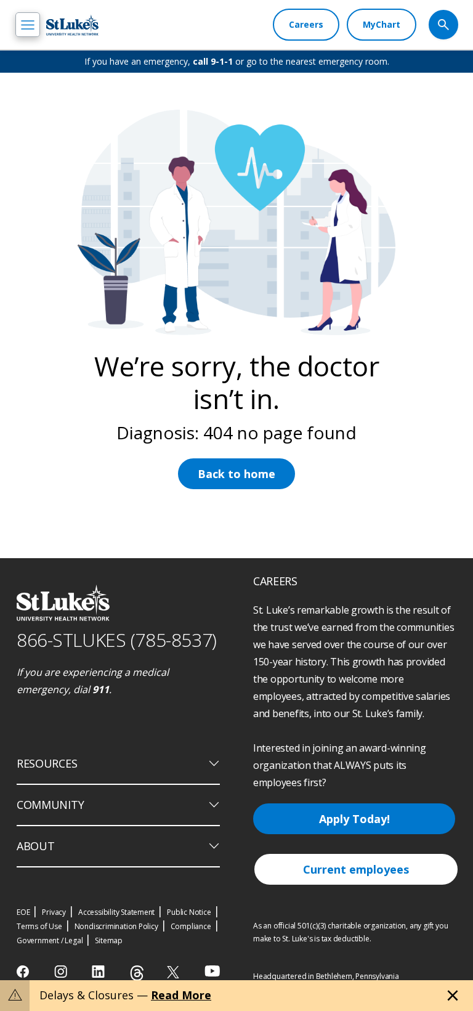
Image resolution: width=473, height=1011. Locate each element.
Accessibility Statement (116, 912)
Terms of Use (39, 926)
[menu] (27, 24)
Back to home (236, 473)
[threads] (137, 973)
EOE (23, 912)
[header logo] (72, 25)
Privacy (54, 912)
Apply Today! (354, 818)
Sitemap (109, 940)
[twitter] (174, 971)
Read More (181, 995)
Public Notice (189, 912)
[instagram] (62, 971)
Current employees (356, 869)
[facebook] (24, 971)
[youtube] (212, 970)
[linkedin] (99, 971)
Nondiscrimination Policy (116, 926)
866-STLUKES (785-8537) (117, 639)
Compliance (191, 926)
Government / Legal (50, 940)
